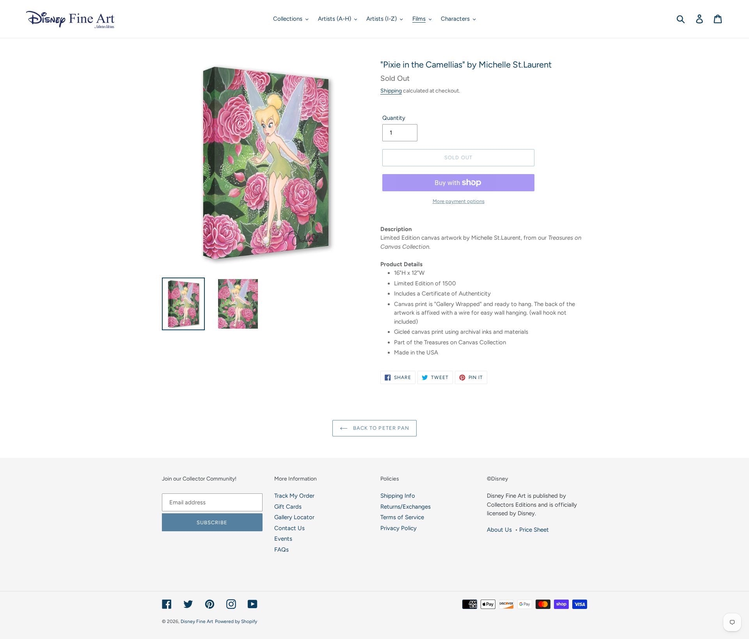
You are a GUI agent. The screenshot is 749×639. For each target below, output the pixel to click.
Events (283, 538)
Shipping (391, 90)
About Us (499, 529)
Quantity (393, 117)
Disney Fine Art (197, 621)
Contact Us (289, 528)
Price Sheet (534, 529)
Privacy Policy (398, 528)
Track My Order (294, 495)
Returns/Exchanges (405, 506)
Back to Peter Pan (380, 428)
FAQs (281, 549)
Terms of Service (402, 517)
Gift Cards (288, 506)
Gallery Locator (294, 517)
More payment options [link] (459, 201)
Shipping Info (397, 495)
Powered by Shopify (236, 621)
